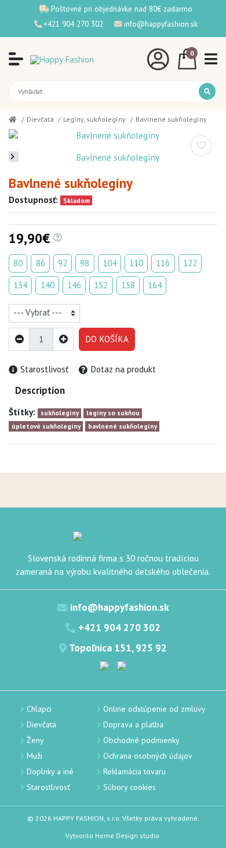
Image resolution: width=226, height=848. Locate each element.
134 (20, 285)
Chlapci (39, 709)
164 (155, 285)
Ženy (35, 740)
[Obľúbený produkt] (201, 145)
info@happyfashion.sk (161, 24)
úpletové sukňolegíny (46, 426)
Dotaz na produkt (123, 369)
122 (190, 263)
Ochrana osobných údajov (147, 756)
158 (128, 285)
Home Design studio (127, 835)
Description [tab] (40, 390)
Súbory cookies (129, 787)
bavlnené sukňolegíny (122, 426)
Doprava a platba (133, 724)
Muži (34, 756)
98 (84, 263)
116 (163, 263)
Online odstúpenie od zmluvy (154, 709)
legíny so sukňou (113, 412)
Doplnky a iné (50, 771)
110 (136, 263)
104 (109, 263)
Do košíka (107, 339)
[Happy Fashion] (62, 59)
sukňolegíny (60, 412)
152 (101, 285)
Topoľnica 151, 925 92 (118, 648)
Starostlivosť (44, 369)
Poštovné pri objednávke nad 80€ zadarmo (121, 8)
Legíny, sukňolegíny (94, 119)
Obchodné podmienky (141, 740)
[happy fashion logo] (113, 535)
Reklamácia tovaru (134, 771)
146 (74, 285)
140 (47, 285)
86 (40, 263)
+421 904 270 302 (73, 24)
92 (62, 263)
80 (18, 263)
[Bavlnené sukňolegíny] (113, 136)
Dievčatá (40, 119)
